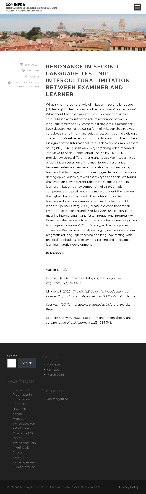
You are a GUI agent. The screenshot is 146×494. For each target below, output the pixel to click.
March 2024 (55, 374)
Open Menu (137, 7)
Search (12, 356)
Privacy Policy (129, 487)
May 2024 (54, 365)
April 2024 (54, 369)
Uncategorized (57, 399)
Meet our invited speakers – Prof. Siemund (24, 462)
